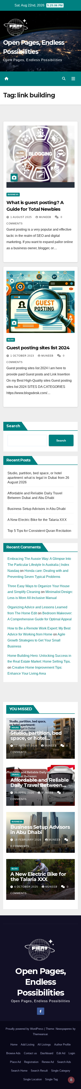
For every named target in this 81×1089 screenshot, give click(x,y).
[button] (63, 78)
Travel (16, 774)
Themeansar (40, 1034)
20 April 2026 (24, 792)
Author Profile (62, 1044)
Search (13, 426)
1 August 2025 (21, 217)
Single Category (60, 1070)
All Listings (44, 1044)
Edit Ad (60, 1053)
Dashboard (46, 1053)
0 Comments (19, 846)
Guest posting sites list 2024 (38, 348)
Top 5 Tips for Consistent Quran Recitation (39, 530)
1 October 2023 (22, 355)
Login (72, 1053)
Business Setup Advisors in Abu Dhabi (36, 509)
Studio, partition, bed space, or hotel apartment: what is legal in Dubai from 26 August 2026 (38, 477)
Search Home (19, 1070)
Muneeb (45, 217)
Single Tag (51, 1079)
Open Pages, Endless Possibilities (40, 982)
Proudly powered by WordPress (25, 1028)
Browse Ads (13, 1053)
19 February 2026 (28, 839)
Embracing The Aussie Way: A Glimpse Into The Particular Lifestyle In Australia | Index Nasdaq (39, 564)
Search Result (39, 1070)
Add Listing (27, 1044)
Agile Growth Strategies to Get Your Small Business (36, 640)
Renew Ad (48, 1062)
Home (13, 1044)
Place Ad (15, 1062)
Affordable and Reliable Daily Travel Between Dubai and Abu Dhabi (39, 785)
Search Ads (64, 1062)
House (15, 727)
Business (13, 194)
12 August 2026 (26, 745)
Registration (31, 1062)
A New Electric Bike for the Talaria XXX (37, 520)
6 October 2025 (26, 886)
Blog (11, 340)
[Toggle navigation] (73, 79)
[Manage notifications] (71, 1080)
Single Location (32, 1079)
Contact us (30, 1053)
